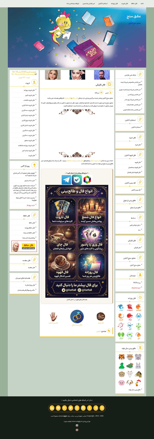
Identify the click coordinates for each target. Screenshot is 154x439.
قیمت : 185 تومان (24, 74)
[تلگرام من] (95, 408)
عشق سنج (134, 16)
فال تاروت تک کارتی (28, 105)
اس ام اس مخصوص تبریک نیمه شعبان (131, 83)
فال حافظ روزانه (30, 227)
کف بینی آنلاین (136, 189)
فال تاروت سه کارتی (28, 110)
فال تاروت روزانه (29, 90)
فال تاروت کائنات (29, 100)
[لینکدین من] (52, 408)
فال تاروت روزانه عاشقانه (74, 160)
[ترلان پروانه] (77, 75)
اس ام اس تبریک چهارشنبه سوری (130, 89)
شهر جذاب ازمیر (29, 180)
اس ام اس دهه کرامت (134, 104)
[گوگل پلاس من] (64, 408)
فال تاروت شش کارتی (28, 125)
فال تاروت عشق (95, 160)
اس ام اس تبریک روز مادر (132, 99)
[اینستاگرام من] (83, 408)
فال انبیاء (138, 144)
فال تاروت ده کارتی (28, 135)
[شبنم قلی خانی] (53, 75)
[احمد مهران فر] (102, 75)
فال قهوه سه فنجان (134, 167)
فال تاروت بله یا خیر (28, 150)
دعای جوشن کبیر (135, 225)
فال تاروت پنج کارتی (28, 120)
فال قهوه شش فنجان (134, 172)
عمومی (98, 331)
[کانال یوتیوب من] (58, 408)
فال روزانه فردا (30, 285)
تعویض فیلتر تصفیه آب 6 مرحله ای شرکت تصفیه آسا (24, 174)
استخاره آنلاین (102, 3)
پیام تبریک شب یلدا (28, 237)
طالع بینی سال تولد (134, 389)
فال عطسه (31, 267)
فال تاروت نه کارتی (29, 130)
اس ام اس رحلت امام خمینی (132, 109)
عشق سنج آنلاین (135, 265)
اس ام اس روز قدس (134, 94)
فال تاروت (124, 3)
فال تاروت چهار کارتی (28, 115)
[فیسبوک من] (89, 408)
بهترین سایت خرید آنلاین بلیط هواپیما (26, 199)
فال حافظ (134, 3)
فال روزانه (114, 3)
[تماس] (77, 408)
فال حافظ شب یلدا (29, 232)
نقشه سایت (67, 421)
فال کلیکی (100, 84)
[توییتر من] (70, 408)
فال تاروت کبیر (30, 95)
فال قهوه (138, 162)
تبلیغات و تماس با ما (73, 3)
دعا (139, 230)
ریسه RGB (137, 282)
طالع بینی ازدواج (135, 207)
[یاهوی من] (102, 408)
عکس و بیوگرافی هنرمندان (26, 290)
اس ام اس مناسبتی (89, 3)
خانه (142, 3)
